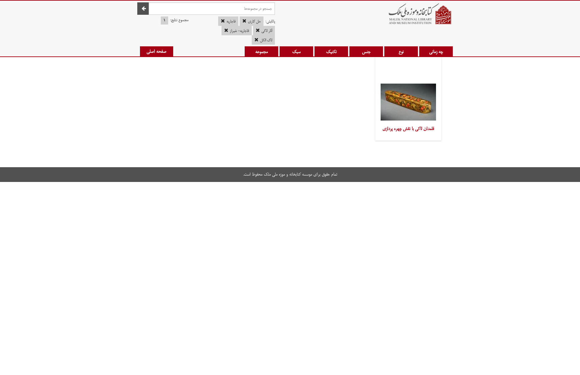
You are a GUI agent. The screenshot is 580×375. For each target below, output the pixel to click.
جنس (366, 51)
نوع (401, 51)
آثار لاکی (266, 31)
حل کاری (254, 21)
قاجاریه (231, 21)
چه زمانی (436, 51)
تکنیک (331, 51)
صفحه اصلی (156, 51)
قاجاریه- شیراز (239, 31)
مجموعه (261, 51)
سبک (296, 51)
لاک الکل (266, 40)
